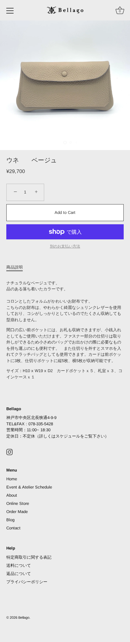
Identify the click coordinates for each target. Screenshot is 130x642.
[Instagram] (9, 451)
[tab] (17, 267)
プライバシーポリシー (26, 581)
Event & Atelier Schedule (29, 487)
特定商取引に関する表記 (28, 557)
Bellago (23, 617)
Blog (10, 519)
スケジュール (68, 436)
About (11, 495)
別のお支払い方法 (65, 246)
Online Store (17, 503)
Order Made (17, 511)
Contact (13, 528)
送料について (18, 565)
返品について (18, 573)
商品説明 (14, 267)
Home (11, 479)
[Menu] (10, 11)
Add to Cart (65, 212)
